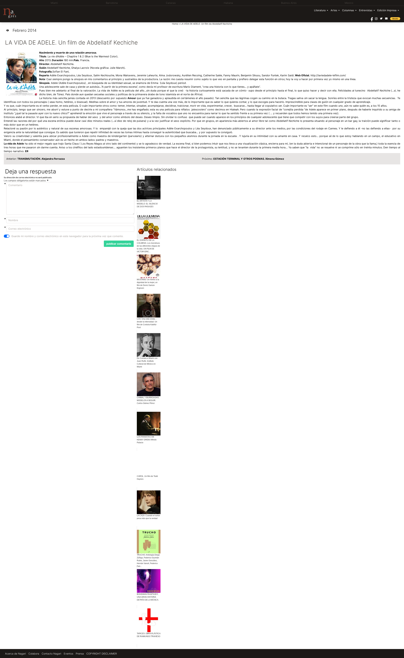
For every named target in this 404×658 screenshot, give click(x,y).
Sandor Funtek (270, 75)
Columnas (348, 10)
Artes (334, 10)
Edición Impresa (386, 10)
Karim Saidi (287, 75)
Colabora (33, 653)
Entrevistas (365, 10)
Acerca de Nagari (15, 653)
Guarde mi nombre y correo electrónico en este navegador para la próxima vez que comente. (67, 236)
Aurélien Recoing (192, 75)
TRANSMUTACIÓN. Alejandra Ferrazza (41, 158)
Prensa (80, 653)
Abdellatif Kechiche (61, 64)
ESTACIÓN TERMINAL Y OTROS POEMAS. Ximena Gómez (248, 158)
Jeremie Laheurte (147, 75)
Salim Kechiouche (103, 75)
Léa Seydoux (84, 75)
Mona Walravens (125, 75)
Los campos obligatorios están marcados (25, 180)
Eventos (68, 653)
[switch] (6, 236)
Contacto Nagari (51, 653)
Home (175, 23)
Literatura (320, 10)
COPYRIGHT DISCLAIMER (101, 653)
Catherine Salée (212, 75)
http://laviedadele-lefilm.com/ (328, 75)
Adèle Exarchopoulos (62, 75)
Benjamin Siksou (250, 75)
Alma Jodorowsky (169, 75)
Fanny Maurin (231, 75)
